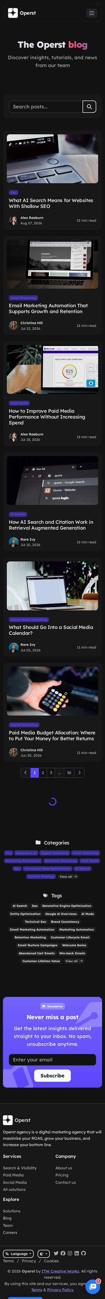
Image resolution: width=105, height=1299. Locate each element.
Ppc (17, 868)
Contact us (65, 1182)
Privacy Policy (60, 1289)
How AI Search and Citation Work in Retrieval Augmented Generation (51, 525)
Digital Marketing (24, 725)
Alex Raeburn (32, 218)
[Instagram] (69, 1254)
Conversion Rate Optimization (48, 868)
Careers (10, 1232)
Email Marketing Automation (32, 929)
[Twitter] (56, 1254)
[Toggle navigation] (91, 13)
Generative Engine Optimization (66, 906)
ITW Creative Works (60, 1271)
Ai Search (18, 514)
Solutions (12, 1210)
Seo (13, 192)
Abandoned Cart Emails (37, 953)
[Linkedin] (76, 1254)
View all (66, 876)
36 (69, 772)
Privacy (29, 1260)
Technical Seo (35, 921)
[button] (92, 1286)
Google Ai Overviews (61, 914)
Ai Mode (88, 914)
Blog (7, 1218)
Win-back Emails (72, 953)
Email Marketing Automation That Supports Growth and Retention (48, 308)
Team (8, 1225)
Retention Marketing (60, 861)
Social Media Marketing (29, 619)
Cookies (51, 1260)
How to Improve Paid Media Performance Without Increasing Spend (47, 417)
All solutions (14, 1189)
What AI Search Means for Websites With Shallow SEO (51, 203)
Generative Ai (26, 853)
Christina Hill (32, 323)
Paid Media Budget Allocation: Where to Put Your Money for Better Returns (52, 735)
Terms (8, 1260)
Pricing (61, 1175)
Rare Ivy (28, 539)
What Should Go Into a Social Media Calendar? (51, 630)
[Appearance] (44, 1254)
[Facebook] (63, 1254)
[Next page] (79, 773)
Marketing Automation (23, 861)
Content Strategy (41, 876)
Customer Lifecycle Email (70, 937)
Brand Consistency (65, 921)
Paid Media (19, 403)
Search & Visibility (20, 1167)
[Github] (83, 1254)
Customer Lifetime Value (41, 961)
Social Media (15, 1182)
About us (63, 1167)
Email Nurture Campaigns (37, 945)
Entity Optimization (25, 914)
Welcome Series (74, 945)
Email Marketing (23, 298)
